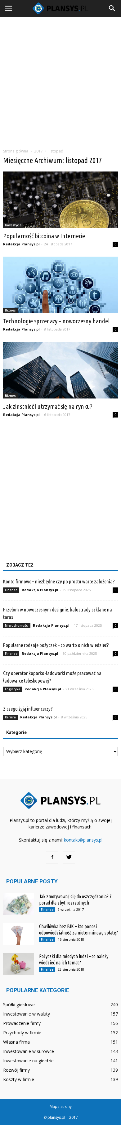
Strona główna (15, 151)
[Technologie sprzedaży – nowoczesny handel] (60, 285)
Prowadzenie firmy (22, 1023)
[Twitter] (69, 857)
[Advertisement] (60, 81)
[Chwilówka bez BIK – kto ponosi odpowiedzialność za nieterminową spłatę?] (18, 934)
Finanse (11, 590)
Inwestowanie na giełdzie (28, 1061)
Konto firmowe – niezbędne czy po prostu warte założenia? (59, 581)
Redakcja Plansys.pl (21, 244)
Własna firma (16, 1042)
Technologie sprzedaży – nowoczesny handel (56, 321)
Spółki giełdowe (19, 1004)
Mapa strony (61, 1106)
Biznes (10, 310)
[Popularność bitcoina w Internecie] (60, 199)
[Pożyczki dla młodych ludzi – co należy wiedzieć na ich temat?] (18, 964)
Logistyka (12, 689)
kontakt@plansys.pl (83, 840)
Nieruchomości (17, 625)
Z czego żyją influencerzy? (28, 709)
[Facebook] (52, 857)
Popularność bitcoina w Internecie (44, 235)
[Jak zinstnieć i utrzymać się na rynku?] (60, 370)
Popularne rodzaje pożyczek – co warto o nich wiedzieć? (56, 645)
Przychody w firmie (22, 1033)
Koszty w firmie (18, 1079)
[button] (112, 8)
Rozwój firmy (16, 1070)
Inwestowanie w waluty (26, 1014)
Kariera (10, 717)
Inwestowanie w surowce (28, 1051)
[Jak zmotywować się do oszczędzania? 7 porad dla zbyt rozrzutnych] (18, 904)
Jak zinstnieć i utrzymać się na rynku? (47, 406)
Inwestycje (13, 225)
